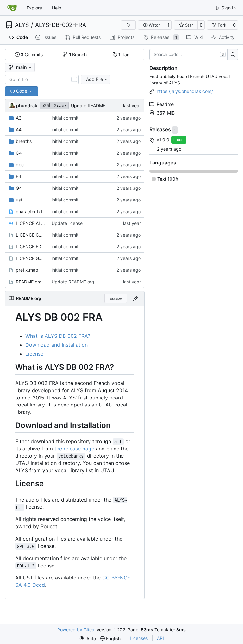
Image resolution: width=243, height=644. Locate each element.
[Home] (12, 8)
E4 (18, 176)
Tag (124, 54)
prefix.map (27, 270)
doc (20, 164)
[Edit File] (135, 298)
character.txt (29, 211)
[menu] (87, 638)
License (34, 353)
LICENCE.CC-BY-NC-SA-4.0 (30, 235)
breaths (24, 141)
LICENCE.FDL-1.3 (30, 246)
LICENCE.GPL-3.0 (30, 258)
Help (56, 7)
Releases (160, 130)
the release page (74, 448)
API (160, 638)
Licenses (139, 638)
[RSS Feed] (128, 25)
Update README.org (92, 105)
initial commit (65, 118)
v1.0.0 (163, 139)
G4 (19, 188)
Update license (67, 223)
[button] (151, 25)
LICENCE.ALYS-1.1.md (30, 223)
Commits (32, 54)
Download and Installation (56, 345)
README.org (29, 281)
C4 (19, 153)
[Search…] (232, 54)
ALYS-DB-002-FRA (60, 25)
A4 (19, 129)
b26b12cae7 (54, 105)
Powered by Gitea (75, 629)
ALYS (22, 25)
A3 (19, 118)
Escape (116, 298)
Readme (165, 104)
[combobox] (42, 79)
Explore (34, 7)
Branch (78, 54)
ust (19, 199)
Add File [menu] (94, 79)
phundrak (26, 105)
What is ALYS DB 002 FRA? (57, 336)
